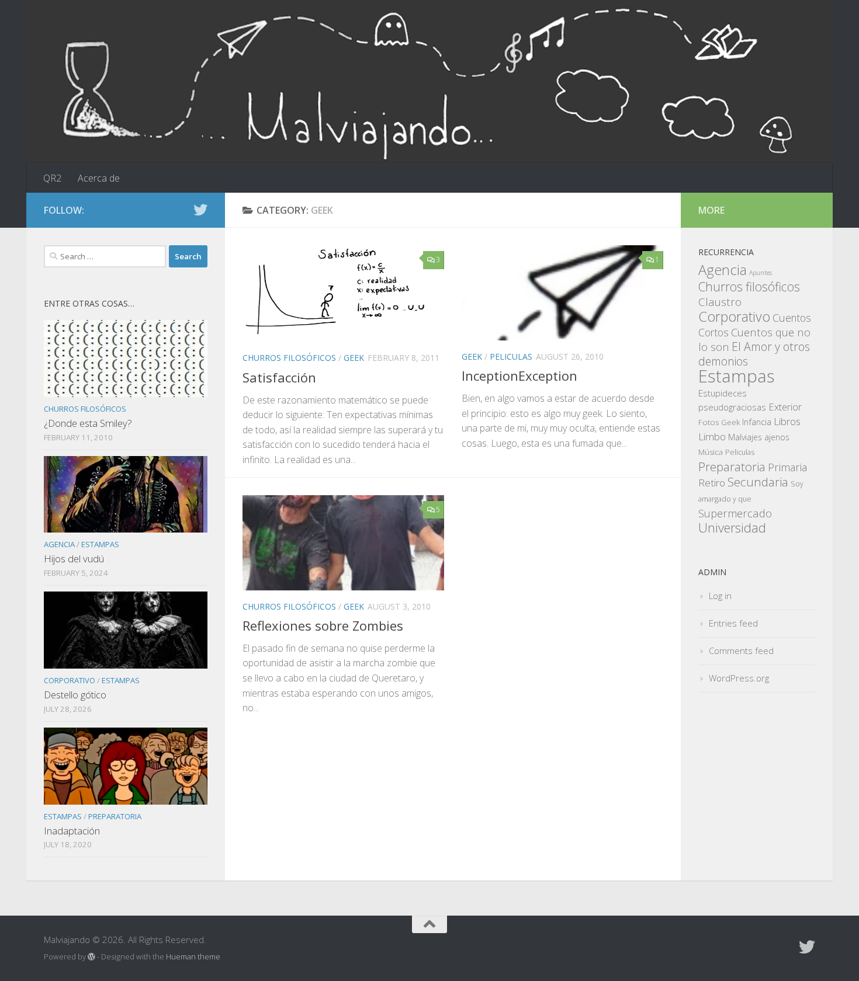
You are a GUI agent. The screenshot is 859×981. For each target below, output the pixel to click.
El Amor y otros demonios (754, 354)
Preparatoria (114, 816)
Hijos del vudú (74, 558)
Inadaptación (72, 830)
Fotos (708, 422)
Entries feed (733, 623)
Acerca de (99, 178)
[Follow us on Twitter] (200, 210)
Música (710, 452)
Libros (787, 421)
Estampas (100, 544)
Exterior (785, 406)
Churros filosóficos (289, 357)
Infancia (756, 421)
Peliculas (511, 356)
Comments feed (741, 650)
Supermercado (735, 513)
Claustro (720, 301)
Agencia (59, 544)
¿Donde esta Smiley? (88, 423)
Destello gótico (75, 694)
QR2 (52, 178)
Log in (720, 595)
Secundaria (758, 482)
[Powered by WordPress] (91, 957)
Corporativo (69, 680)
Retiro (711, 482)
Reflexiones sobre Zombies (323, 625)
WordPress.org (739, 678)
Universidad (732, 527)
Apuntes (760, 273)
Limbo (712, 436)
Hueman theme (193, 956)
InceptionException (519, 375)
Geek (354, 357)
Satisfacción (279, 377)
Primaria (787, 467)
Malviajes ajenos (758, 437)
